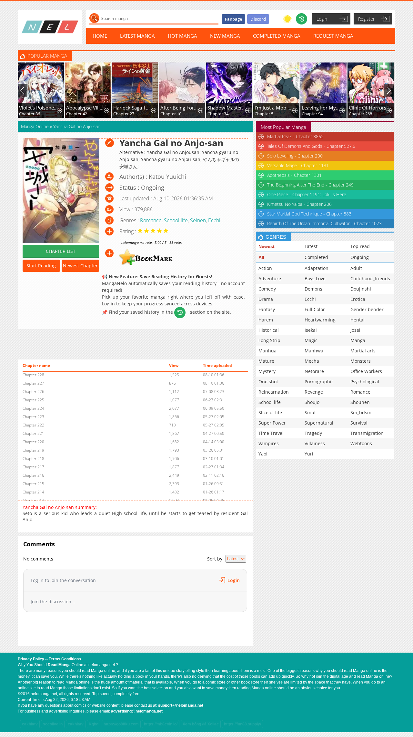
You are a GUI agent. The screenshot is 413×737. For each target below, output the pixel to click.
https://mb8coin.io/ (160, 724)
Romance (151, 220)
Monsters (360, 361)
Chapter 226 (33, 391)
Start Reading (41, 266)
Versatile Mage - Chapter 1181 (298, 165)
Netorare (314, 371)
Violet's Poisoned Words (38, 107)
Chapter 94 (312, 114)
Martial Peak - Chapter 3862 (295, 136)
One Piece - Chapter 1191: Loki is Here (306, 194)
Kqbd (93, 724)
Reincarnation (273, 392)
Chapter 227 (33, 383)
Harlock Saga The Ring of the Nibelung (132, 107)
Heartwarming (320, 320)
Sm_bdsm (360, 412)
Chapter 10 (170, 114)
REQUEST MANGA (333, 36)
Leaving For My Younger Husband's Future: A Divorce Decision (321, 107)
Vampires (268, 443)
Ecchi (214, 220)
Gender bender (367, 309)
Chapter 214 (33, 492)
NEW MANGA (225, 36)
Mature (266, 361)
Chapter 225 (33, 400)
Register (366, 19)
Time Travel (271, 433)
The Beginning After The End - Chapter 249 (310, 185)
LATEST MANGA (137, 36)
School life (176, 220)
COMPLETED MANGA (276, 36)
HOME (100, 36)
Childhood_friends (370, 278)
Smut (310, 412)
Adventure (269, 278)
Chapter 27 (123, 114)
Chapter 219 (33, 450)
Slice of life (270, 412)
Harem (265, 320)
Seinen (198, 220)
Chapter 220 (33, 442)
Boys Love (315, 278)
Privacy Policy (31, 659)
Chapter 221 (33, 433)
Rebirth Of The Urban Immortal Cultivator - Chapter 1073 (324, 223)
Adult (356, 268)
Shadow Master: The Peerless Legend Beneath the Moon (227, 107)
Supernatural (319, 423)
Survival (359, 423)
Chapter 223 (33, 416)
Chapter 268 (360, 114)
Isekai (311, 330)
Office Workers (366, 371)
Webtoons (361, 443)
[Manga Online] (50, 27)
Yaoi (262, 454)
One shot (268, 381)
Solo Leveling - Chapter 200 (295, 156)
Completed (316, 257)
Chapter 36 (29, 114)
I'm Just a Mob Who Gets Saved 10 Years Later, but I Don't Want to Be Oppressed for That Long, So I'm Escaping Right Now (274, 107)
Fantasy (266, 309)
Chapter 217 (33, 467)
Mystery (267, 371)
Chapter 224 (33, 408)
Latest (311, 246)
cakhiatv (30, 724)
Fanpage (233, 19)
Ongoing (359, 257)
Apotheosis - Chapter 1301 (294, 175)
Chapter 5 (264, 114)
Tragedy (313, 433)
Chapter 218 (33, 458)
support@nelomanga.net (180, 705)
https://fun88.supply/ (242, 724)
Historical (268, 330)
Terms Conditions (65, 659)
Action (265, 268)
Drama (265, 299)
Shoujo (312, 402)
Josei (355, 330)
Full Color (315, 309)
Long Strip (269, 340)
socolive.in (53, 724)
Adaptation (316, 268)
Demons (313, 289)
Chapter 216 (33, 475)
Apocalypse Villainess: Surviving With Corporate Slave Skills (85, 107)
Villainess (315, 443)
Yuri (309, 454)
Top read (360, 246)
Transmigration (367, 433)
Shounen (360, 402)
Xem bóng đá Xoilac (201, 724)
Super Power (272, 423)
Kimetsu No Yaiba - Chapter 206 (299, 204)
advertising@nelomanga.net (137, 711)
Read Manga (59, 665)
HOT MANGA (182, 36)
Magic (311, 340)
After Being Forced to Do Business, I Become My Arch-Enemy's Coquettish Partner (179, 107)
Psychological (364, 381)
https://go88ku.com (121, 724)
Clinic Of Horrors (367, 107)
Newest (266, 246)
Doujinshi (360, 289)
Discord (258, 19)
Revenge (314, 392)
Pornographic (319, 381)
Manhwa (314, 351)
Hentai (357, 320)
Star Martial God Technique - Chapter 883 (309, 214)
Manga (357, 340)
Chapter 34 (217, 114)
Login (322, 19)
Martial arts (363, 351)
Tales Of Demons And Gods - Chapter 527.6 (311, 146)
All (261, 257)
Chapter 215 (33, 483)
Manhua (267, 351)
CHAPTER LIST (61, 251)
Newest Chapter (80, 266)
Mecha (312, 361)
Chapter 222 (33, 425)
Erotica (357, 299)
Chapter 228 (33, 375)
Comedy (267, 289)
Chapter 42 (76, 114)
